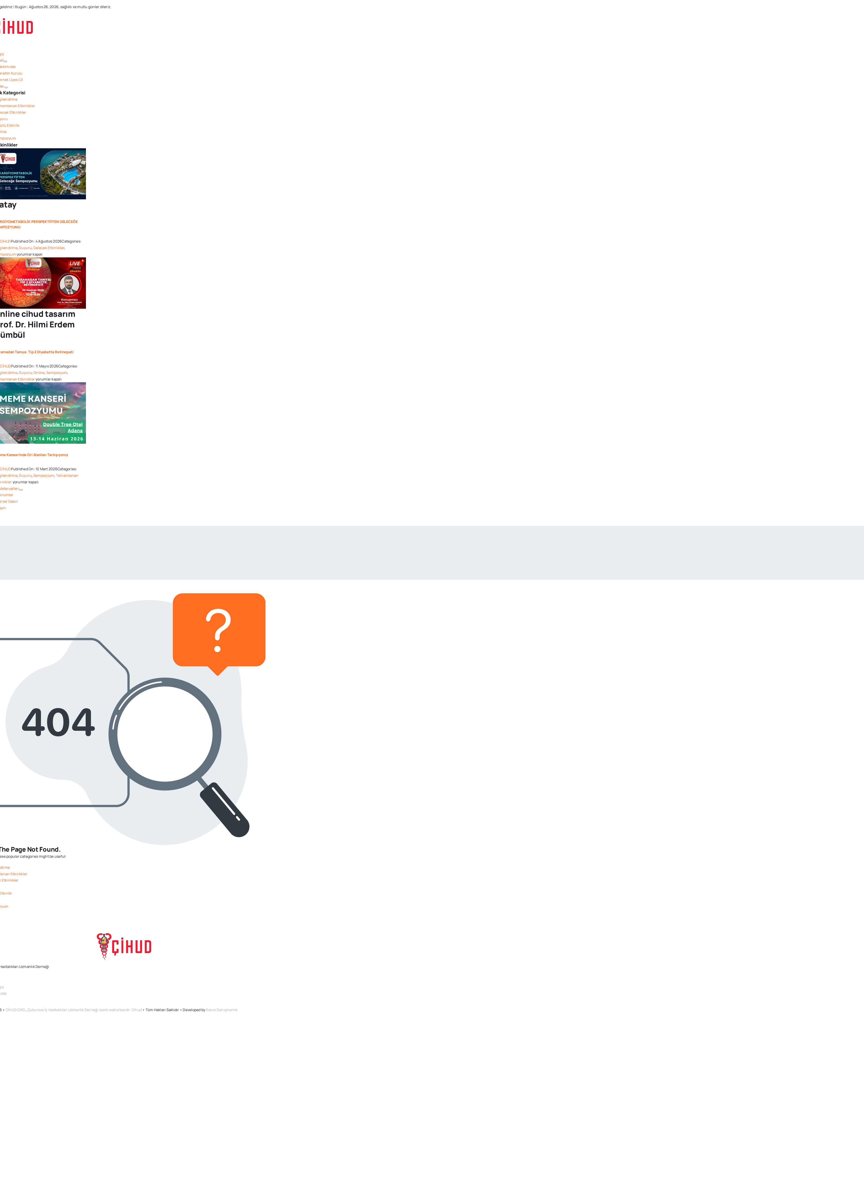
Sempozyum (56, 372)
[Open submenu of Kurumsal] (5, 61)
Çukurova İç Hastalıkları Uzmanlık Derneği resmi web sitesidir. (79, 1009)
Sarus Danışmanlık (222, 1009)
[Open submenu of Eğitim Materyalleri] (21, 489)
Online (39, 372)
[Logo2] (125, 936)
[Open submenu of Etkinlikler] (6, 87)
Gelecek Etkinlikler (48, 247)
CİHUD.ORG (15, 1009)
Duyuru (25, 247)
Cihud (137, 1009)
